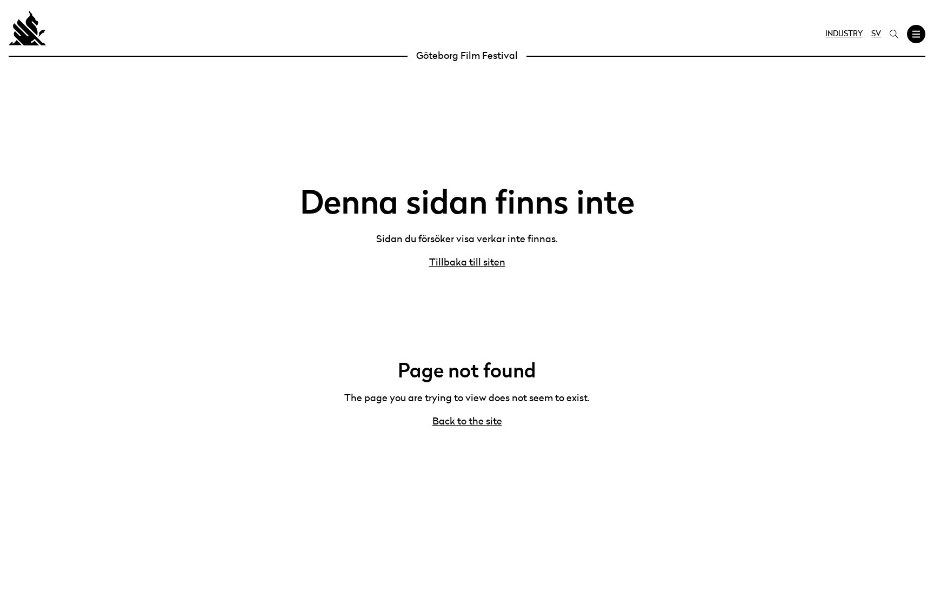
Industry (844, 34)
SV (876, 34)
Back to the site (467, 422)
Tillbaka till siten (467, 263)
